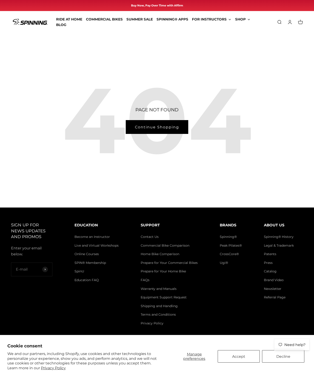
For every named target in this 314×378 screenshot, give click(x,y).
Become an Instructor (92, 237)
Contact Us (150, 237)
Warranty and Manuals (159, 289)
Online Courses (86, 254)
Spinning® (228, 237)
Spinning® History (279, 237)
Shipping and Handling (159, 306)
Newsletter (272, 289)
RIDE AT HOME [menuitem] (69, 19)
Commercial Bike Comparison (165, 245)
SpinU (79, 271)
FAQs (145, 280)
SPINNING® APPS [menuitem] (172, 19)
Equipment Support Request (164, 297)
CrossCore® (229, 254)
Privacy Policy (53, 368)
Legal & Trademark (279, 245)
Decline (283, 356)
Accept (238, 356)
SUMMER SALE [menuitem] (139, 19)
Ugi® (224, 263)
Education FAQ (86, 280)
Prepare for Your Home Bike (163, 271)
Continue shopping (157, 127)
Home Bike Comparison (160, 254)
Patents (270, 254)
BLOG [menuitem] (61, 25)
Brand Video (274, 280)
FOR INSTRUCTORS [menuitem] (209, 19)
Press (268, 263)
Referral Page (274, 297)
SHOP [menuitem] (240, 19)
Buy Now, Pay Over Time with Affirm (157, 5)
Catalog (270, 271)
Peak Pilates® (231, 245)
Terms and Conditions (158, 314)
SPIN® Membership (90, 263)
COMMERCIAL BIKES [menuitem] (104, 19)
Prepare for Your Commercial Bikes (169, 263)
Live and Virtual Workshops (96, 245)
